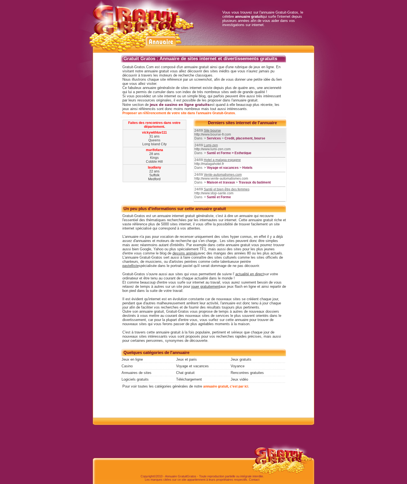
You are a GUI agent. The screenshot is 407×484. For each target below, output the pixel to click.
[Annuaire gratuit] (143, 2)
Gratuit (182, 476)
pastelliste (130, 266)
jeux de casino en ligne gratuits (180, 104)
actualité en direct (249, 274)
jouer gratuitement (205, 286)
